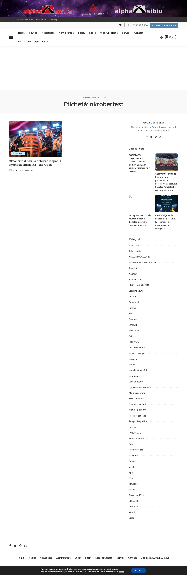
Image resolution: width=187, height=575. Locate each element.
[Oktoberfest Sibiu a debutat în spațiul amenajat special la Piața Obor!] (35, 139)
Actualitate (134, 245)
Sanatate (133, 455)
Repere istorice (136, 450)
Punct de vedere (136, 438)
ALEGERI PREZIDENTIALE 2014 (143, 262)
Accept (138, 570)
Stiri (131, 478)
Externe (132, 336)
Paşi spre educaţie (137, 416)
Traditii (132, 489)
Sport (131, 472)
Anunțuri (133, 274)
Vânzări (132, 512)
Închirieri (133, 359)
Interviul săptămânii (138, 370)
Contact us (157, 127)
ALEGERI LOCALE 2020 (139, 257)
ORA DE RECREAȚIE (138, 410)
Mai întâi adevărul (137, 393)
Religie (132, 444)
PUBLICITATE (135, 433)
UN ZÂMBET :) (135, 501)
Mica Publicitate (136, 399)
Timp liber (133, 484)
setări (121, 571)
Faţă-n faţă (134, 342)
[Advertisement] (93, 68)
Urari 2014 (133, 506)
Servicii (132, 461)
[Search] (176, 37)
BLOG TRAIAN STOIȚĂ (139, 285)
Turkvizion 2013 (136, 495)
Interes (132, 364)
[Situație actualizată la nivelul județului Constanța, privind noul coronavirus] (140, 203)
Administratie (135, 251)
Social (132, 467)
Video (131, 518)
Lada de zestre (136, 382)
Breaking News (136, 291)
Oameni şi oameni (137, 404)
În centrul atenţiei (137, 353)
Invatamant (134, 376)
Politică (132, 427)
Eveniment (17, 153)
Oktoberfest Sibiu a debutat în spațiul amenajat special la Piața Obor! (35, 163)
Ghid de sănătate (137, 347)
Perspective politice (138, 421)
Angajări (133, 268)
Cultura (132, 296)
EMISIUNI (133, 325)
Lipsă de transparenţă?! (140, 387)
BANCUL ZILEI (135, 279)
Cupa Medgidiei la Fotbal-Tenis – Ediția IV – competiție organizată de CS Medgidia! (165, 222)
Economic (133, 319)
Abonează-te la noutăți (164, 25)
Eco (130, 313)
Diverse (132, 308)
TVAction (17, 170)
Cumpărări (134, 302)
